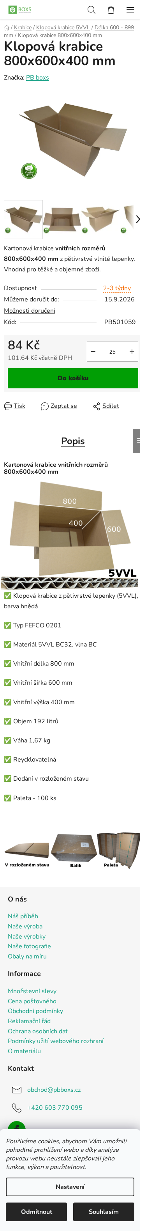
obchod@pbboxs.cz (54, 1090)
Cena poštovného (32, 1001)
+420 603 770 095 (55, 1107)
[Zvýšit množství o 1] (132, 351)
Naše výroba (25, 926)
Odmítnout (36, 1212)
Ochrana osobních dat (38, 1031)
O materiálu (24, 1051)
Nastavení (70, 1187)
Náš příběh (23, 916)
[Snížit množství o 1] (93, 351)
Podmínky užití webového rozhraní (56, 1041)
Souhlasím (104, 1212)
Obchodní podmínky (35, 1011)
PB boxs (37, 77)
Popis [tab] (73, 441)
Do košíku (73, 378)
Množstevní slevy (32, 991)
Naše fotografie (29, 946)
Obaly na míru (27, 956)
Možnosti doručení (29, 310)
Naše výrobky (27, 937)
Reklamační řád (29, 1021)
